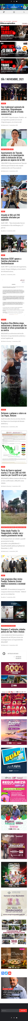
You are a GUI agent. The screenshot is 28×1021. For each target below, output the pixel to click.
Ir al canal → (25, 23)
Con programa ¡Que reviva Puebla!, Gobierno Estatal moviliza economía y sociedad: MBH (13, 582)
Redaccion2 (5, 125)
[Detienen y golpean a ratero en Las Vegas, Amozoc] (14, 376)
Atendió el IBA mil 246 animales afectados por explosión (10, 217)
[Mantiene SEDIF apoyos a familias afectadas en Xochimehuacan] (14, 243)
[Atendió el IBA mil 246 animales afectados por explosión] (14, 191)
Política (3, 319)
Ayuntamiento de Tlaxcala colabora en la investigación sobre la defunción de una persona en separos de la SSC (13, 156)
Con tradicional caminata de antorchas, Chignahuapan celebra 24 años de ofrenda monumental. (12, 110)
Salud (11, 149)
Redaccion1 (7, 996)
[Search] (24, 12)
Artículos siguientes (18, 657)
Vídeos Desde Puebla (21, 527)
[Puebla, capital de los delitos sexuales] (14, 988)
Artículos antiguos (13, 653)
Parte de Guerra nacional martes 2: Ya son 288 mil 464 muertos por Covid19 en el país (13, 473)
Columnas (5, 992)
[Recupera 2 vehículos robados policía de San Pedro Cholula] (14, 612)
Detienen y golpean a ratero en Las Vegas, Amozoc (13, 414)
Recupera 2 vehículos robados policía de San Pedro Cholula (13, 630)
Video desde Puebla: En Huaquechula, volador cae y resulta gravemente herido (12, 533)
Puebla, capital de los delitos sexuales (14, 994)
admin (4, 231)
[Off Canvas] (4, 12)
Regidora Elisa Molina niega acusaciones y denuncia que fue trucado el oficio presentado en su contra (14, 326)
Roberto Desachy (7, 341)
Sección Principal (11, 527)
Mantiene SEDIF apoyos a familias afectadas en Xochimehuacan (11, 261)
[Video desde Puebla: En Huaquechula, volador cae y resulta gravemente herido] (14, 507)
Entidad (3, 103)
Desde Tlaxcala (5, 149)
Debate (10, 992)
